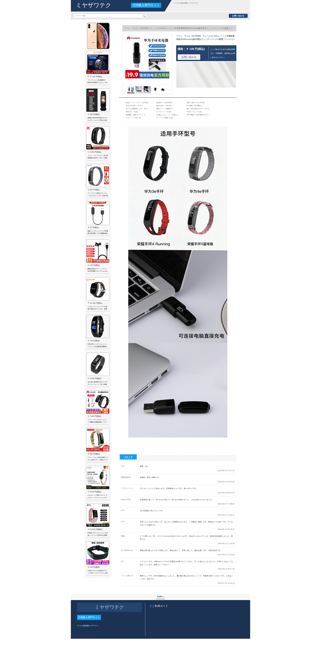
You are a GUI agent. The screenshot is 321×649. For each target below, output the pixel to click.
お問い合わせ (238, 16)
